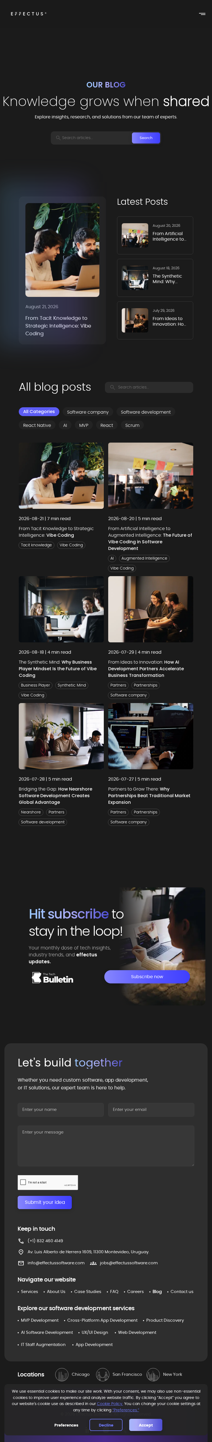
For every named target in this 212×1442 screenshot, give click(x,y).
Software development (146, 412)
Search (146, 138)
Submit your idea (45, 1202)
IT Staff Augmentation (43, 1345)
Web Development (137, 1333)
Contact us (182, 1292)
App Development (94, 1345)
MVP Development (40, 1320)
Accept (146, 1425)
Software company (88, 412)
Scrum (132, 425)
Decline (106, 1425)
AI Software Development (47, 1333)
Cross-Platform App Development (102, 1320)
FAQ (114, 1292)
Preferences (66, 1425)
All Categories (39, 411)
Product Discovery (165, 1320)
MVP (83, 425)
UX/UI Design (95, 1333)
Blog (157, 1292)
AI (65, 425)
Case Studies (87, 1292)
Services (29, 1292)
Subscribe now (147, 977)
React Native (37, 425)
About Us (56, 1292)
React (106, 425)
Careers (135, 1292)
